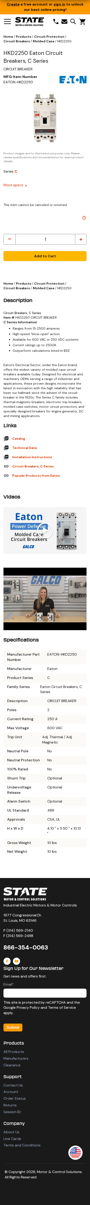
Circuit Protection (49, 36)
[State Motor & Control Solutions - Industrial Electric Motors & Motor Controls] (25, 894)
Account (10, 1091)
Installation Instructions (32, 457)
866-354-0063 (25, 947)
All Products (13, 1051)
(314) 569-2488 (19, 935)
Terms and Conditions (22, 1145)
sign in (59, 4)
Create (13, 4)
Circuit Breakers (17, 41)
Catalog (18, 438)
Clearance (12, 1065)
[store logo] (29, 21)
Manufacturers (15, 1058)
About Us (11, 1132)
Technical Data (24, 448)
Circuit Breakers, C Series (33, 466)
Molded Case (44, 41)
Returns (10, 1105)
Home (8, 36)
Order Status (14, 1098)
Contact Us (13, 1085)
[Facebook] (7, 961)
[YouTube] (16, 961)
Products (24, 36)
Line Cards (12, 1138)
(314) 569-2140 (19, 930)
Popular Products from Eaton (36, 475)
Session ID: (12, 1111)
